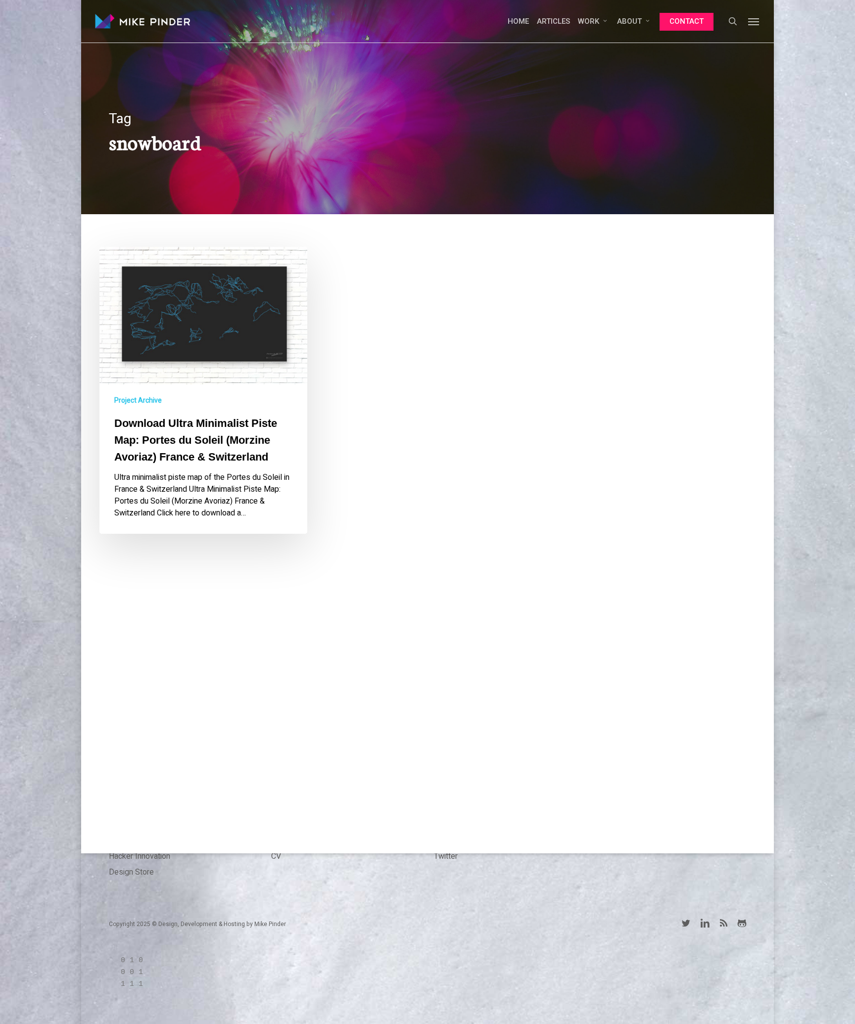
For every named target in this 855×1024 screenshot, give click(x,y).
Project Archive (138, 400)
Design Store (131, 872)
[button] (754, 21)
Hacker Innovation (139, 856)
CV (276, 856)
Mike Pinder (270, 924)
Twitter (446, 856)
